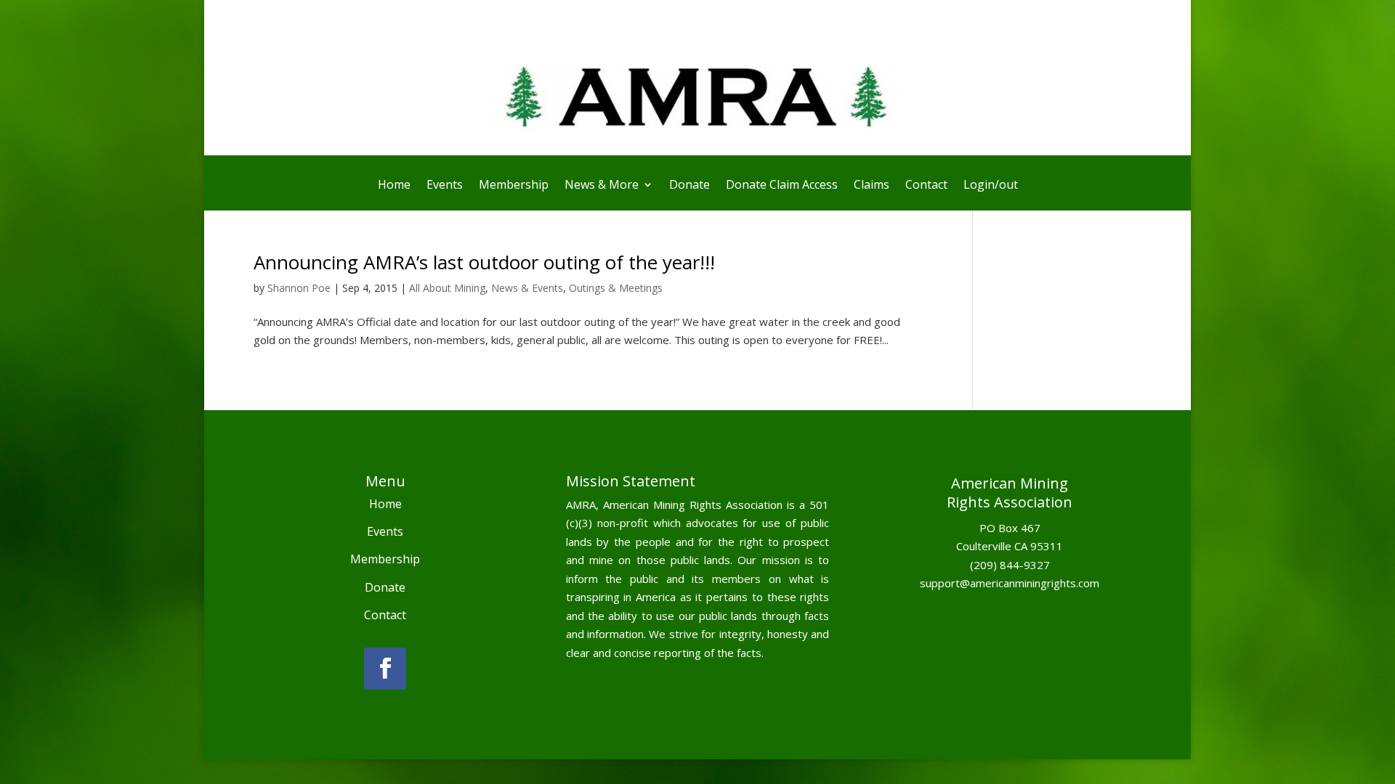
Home (394, 185)
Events (444, 185)
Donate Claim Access (782, 185)
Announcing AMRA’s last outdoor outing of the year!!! (484, 262)
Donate (689, 185)
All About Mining (447, 288)
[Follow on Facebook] (385, 669)
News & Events (527, 288)
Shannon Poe (299, 288)
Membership (514, 185)
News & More (602, 185)
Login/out (990, 185)
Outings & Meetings (616, 288)
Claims (871, 185)
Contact (926, 185)
